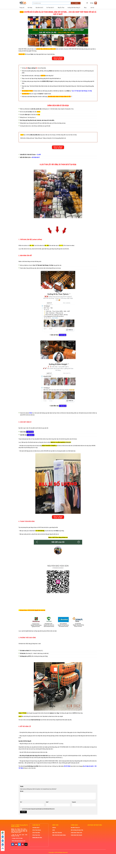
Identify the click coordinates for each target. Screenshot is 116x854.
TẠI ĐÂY (39, 154)
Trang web (74, 802)
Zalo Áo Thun (2, 838)
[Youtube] (16, 844)
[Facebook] (12, 844)
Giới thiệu (30, 7)
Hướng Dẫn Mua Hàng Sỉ (74, 7)
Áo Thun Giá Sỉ (50, 7)
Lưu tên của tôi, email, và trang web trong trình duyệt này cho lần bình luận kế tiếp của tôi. (38, 808)
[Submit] (76, 3)
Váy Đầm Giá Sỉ (39, 7)
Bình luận (21, 791)
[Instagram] (25, 844)
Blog (85, 7)
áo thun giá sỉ (68, 442)
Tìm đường (2, 834)
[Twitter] (19, 844)
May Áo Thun (61, 7)
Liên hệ (92, 7)
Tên (21, 802)
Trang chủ (21, 7)
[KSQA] (22, 3)
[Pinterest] (22, 844)
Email (47, 802)
